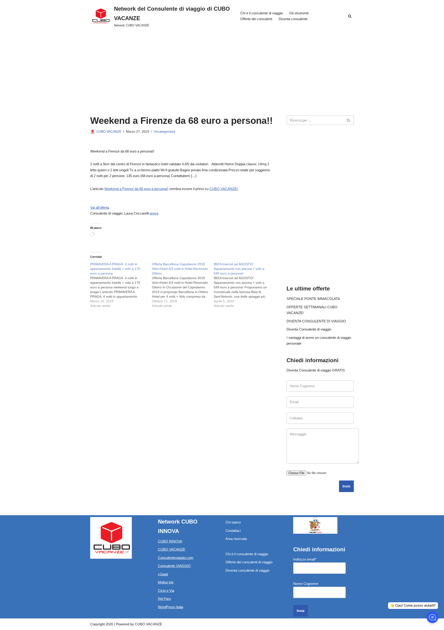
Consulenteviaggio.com (175, 558)
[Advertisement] (222, 66)
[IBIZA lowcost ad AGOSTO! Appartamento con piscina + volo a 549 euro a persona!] (244, 285)
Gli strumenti (298, 13)
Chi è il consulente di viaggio (261, 13)
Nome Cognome (305, 584)
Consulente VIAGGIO (174, 566)
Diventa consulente (293, 19)
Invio (346, 486)
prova (154, 213)
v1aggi (163, 574)
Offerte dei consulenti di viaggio (248, 562)
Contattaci (233, 531)
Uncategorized (164, 131)
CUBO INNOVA (170, 541)
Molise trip (165, 582)
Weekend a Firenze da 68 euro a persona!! (136, 189)
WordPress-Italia (170, 607)
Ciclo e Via (166, 591)
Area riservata (236, 539)
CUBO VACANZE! (224, 189)
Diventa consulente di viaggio (247, 570)
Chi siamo (233, 522)
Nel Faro (164, 599)
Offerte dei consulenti (256, 19)
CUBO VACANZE (108, 131)
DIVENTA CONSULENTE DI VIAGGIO (316, 321)
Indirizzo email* (304, 559)
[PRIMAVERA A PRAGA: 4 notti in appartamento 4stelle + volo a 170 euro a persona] (121, 285)
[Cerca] (350, 16)
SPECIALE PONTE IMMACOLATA (313, 299)
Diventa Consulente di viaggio (309, 329)
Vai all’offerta (99, 207)
